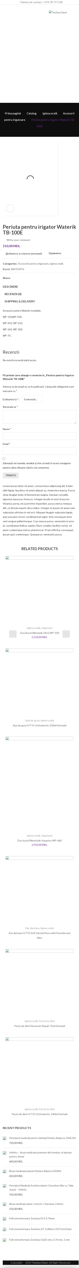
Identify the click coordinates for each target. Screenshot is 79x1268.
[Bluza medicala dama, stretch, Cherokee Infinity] (4, 1206)
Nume (7, 429)
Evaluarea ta (11, 399)
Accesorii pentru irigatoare (33, 263)
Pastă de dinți (47, 1021)
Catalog (32, 113)
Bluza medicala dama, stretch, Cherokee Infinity (36, 1203)
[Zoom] (10, 208)
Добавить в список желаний (24, 253)
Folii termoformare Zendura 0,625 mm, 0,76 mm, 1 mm (39, 1239)
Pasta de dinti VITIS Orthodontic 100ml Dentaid (39, 1114)
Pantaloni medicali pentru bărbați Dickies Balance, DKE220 (42, 1137)
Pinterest (27, 277)
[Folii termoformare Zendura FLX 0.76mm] (4, 1218)
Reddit (47, 277)
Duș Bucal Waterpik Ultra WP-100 (39, 632)
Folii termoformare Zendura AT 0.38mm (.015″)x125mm (40, 1229)
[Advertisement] (39, 61)
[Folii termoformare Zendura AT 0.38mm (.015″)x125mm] (4, 1229)
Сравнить (55, 253)
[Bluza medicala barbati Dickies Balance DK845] (4, 1173)
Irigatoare (47, 627)
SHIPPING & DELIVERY (20, 301)
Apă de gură (32, 720)
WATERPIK (17, 269)
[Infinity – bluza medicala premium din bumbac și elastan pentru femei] (4, 1156)
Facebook (14, 277)
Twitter (20, 277)
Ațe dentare (32, 928)
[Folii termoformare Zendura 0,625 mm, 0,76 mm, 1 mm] (4, 1240)
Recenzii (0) (13, 294)
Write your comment (18, 239)
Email (6, 443)
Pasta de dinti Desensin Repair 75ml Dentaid (39, 1025)
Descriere (10, 286)
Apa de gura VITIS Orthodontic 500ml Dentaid (39, 725)
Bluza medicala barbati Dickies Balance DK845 (35, 1171)
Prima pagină (13, 113)
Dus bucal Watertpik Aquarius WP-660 (39, 840)
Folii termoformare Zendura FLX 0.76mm (32, 1218)
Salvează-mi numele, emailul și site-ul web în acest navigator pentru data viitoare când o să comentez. (37, 465)
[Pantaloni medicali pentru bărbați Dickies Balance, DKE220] (4, 1140)
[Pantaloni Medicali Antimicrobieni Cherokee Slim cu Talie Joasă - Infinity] (4, 1190)
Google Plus (33, 277)
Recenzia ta (10, 406)
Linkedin (40, 277)
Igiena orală (49, 113)
